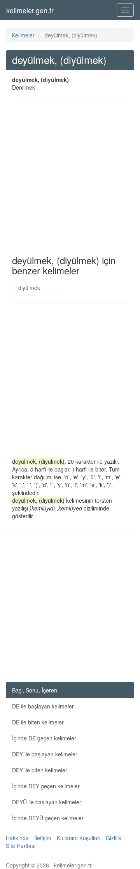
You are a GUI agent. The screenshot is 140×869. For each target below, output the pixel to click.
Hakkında (17, 838)
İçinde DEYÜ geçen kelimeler (48, 818)
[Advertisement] (70, 177)
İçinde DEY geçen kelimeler (46, 786)
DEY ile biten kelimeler (39, 770)
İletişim (42, 838)
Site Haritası (20, 846)
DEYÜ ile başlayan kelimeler (46, 802)
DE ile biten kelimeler (38, 722)
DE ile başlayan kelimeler (43, 706)
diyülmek (29, 287)
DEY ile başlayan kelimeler (44, 754)
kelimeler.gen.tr (30, 10)
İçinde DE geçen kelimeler (44, 738)
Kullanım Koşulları (78, 838)
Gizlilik (113, 838)
